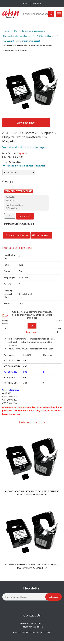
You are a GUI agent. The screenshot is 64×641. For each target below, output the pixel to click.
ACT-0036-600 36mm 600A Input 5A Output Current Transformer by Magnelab (32, 566)
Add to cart (25, 216)
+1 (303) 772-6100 (35, 623)
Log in (25, 3)
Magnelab (22, 153)
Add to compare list (18, 235)
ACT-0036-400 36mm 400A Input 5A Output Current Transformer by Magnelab (32, 493)
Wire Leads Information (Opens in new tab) (24, 165)
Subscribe (53, 597)
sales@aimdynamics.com (32, 626)
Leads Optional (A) (12, 162)
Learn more (32, 331)
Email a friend (43, 235)
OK (32, 325)
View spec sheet (26, 122)
